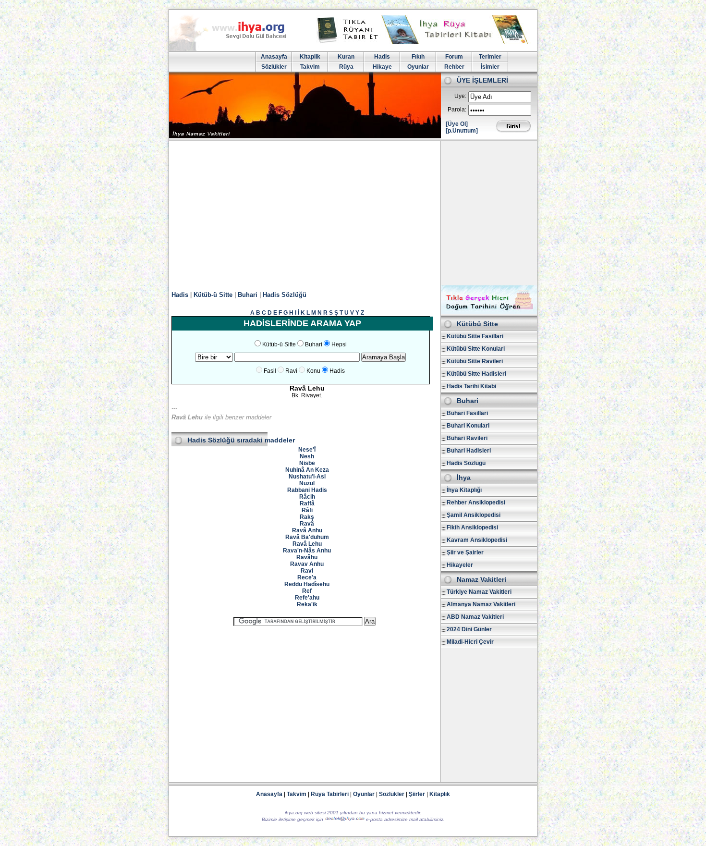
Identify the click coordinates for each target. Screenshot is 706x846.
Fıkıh (418, 56)
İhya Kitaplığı (464, 490)
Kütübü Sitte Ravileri (475, 361)
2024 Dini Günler (469, 629)
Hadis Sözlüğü (284, 294)
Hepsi (339, 344)
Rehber (454, 66)
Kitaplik (310, 56)
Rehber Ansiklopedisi (476, 502)
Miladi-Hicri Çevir (470, 641)
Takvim (310, 66)
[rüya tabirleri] (424, 42)
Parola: (457, 109)
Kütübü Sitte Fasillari (475, 336)
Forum (454, 56)
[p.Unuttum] (462, 130)
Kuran (346, 56)
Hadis (382, 56)
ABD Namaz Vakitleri (475, 616)
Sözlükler (274, 66)
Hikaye (382, 66)
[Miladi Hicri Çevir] (489, 312)
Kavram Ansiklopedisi (477, 540)
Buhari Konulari (468, 425)
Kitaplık (439, 794)
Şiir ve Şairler (465, 552)
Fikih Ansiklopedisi (472, 527)
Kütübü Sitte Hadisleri (476, 373)
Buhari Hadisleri (469, 450)
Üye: (460, 96)
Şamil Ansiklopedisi (473, 515)
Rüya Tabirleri (330, 794)
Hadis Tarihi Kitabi (471, 386)
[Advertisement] (353, 213)
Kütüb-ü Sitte (213, 294)
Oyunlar (418, 66)
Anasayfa (274, 56)
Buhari (247, 294)
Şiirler (417, 794)
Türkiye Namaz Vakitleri (479, 592)
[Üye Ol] (457, 124)
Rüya (346, 66)
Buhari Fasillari (467, 413)
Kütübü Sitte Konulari (476, 348)
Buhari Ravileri (467, 438)
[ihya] (236, 49)
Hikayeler (460, 565)
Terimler (490, 56)
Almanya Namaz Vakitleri (481, 604)
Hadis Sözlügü (466, 463)
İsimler (490, 66)
